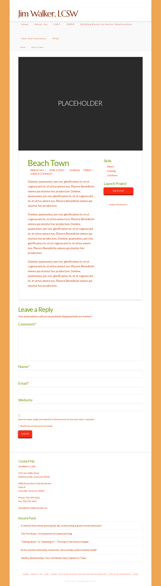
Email (23, 383)
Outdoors (112, 175)
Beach (110, 166)
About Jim (41, 24)
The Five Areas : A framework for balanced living (46, 533)
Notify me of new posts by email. (37, 426)
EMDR (70, 24)
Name (24, 366)
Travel (87, 170)
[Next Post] (142, 47)
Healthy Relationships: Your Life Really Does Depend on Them (53, 557)
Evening (111, 170)
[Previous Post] (140, 47)
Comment (27, 324)
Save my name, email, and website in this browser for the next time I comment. (56, 419)
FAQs (56, 38)
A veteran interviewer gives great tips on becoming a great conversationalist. (61, 525)
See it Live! (118, 190)
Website (25, 400)
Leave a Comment (41, 173)
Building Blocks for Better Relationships (106, 24)
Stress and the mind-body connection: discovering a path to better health (59, 549)
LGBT (57, 24)
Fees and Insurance (33, 38)
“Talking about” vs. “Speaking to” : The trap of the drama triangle (55, 541)
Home (24, 24)
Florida (74, 170)
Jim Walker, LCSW (48, 13)
